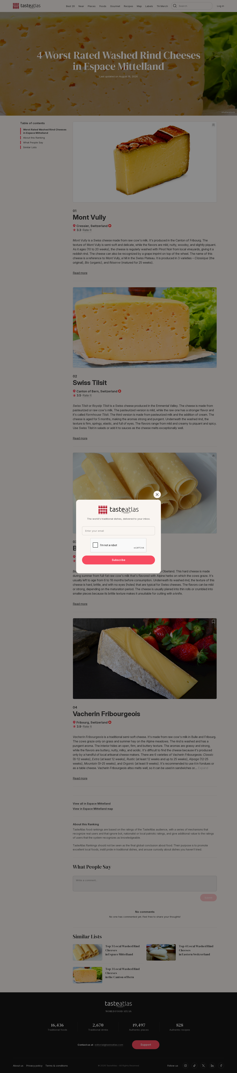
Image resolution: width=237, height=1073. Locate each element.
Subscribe (118, 559)
